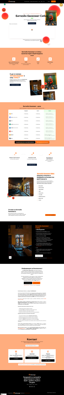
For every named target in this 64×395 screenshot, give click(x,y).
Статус (39, 1)
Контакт (53, 1)
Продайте (30, 384)
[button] (49, 1)
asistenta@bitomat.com (21, 328)
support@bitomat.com (32, 357)
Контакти (36, 384)
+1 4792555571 (16, 358)
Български (4, 394)
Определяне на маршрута (15, 84)
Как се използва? (32, 23)
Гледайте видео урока (32, 164)
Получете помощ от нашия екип (51, 392)
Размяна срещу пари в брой (49, 114)
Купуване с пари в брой (49, 113)
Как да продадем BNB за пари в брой (49, 135)
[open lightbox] (20, 242)
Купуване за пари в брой (48, 134)
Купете (28, 384)
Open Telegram (48, 360)
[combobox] (4, 394)
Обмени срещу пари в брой (34, 1)
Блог (44, 1)
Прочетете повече (39, 255)
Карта (42, 1)
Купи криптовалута (26, 1)
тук (39, 280)
